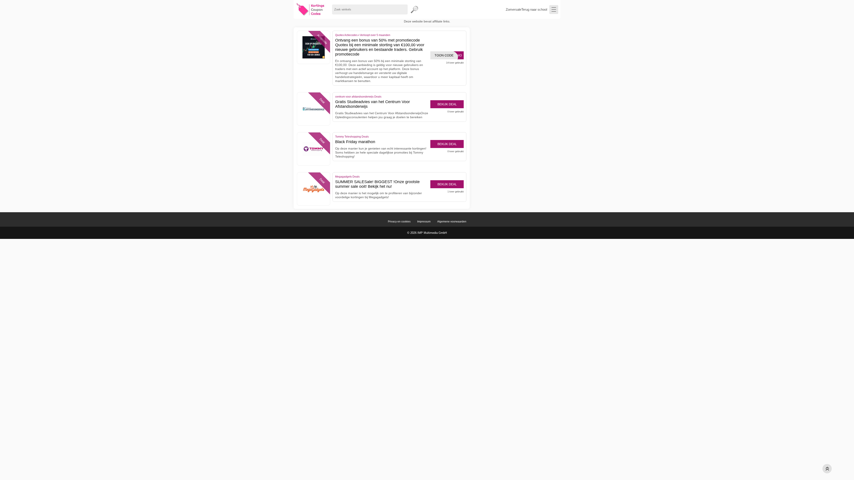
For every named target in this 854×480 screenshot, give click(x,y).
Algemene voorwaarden (451, 221)
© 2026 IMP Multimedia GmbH (427, 232)
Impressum (424, 221)
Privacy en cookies (399, 221)
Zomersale (513, 9)
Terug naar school (534, 9)
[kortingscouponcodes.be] (311, 9)
